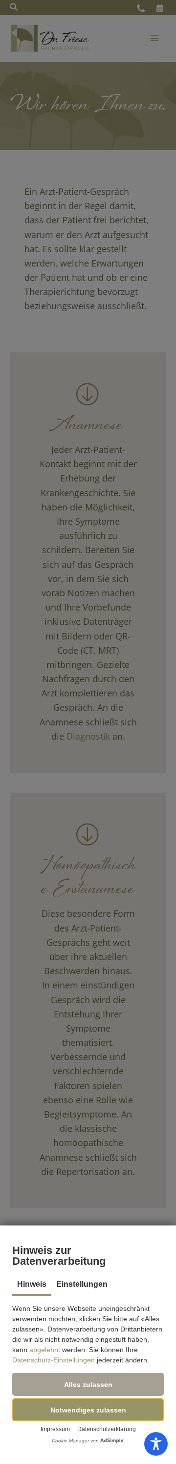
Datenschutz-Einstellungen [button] (53, 1360)
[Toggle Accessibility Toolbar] (156, 1444)
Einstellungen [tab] (82, 1284)
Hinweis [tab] (31, 1284)
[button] (88, 1384)
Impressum (55, 1429)
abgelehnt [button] (44, 1350)
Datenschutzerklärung (106, 1429)
